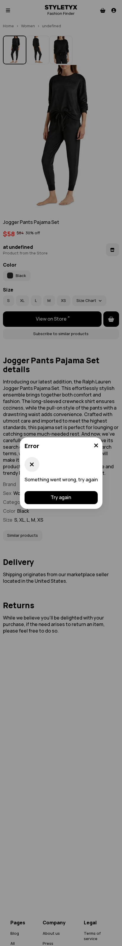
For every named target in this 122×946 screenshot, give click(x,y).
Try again (61, 497)
